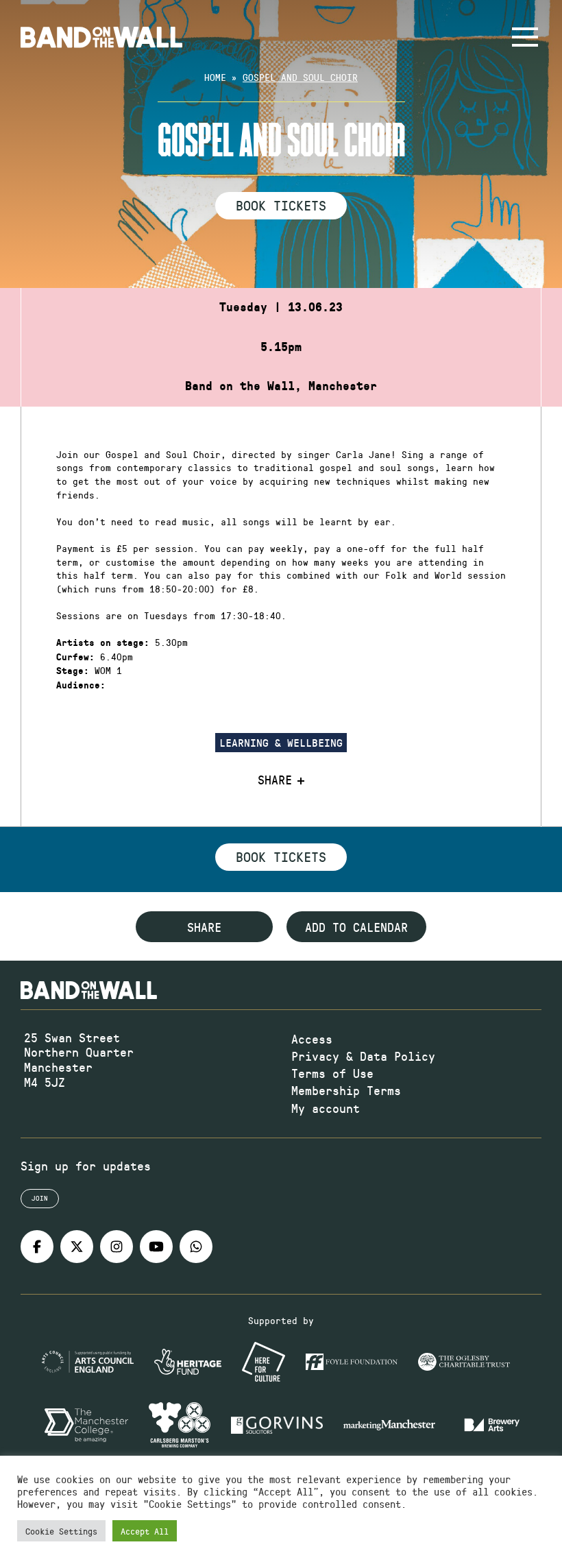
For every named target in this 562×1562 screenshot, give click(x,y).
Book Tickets (281, 205)
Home (215, 77)
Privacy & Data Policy (363, 1056)
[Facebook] (37, 1246)
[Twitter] (76, 1246)
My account (325, 1108)
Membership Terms (346, 1090)
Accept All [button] (145, 1531)
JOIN (40, 1198)
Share (275, 780)
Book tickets (281, 856)
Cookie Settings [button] (61, 1531)
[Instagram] (116, 1246)
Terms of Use (332, 1073)
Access (311, 1039)
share (204, 927)
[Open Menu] (525, 37)
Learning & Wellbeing (281, 742)
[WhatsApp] (196, 1246)
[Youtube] (156, 1246)
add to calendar (356, 927)
